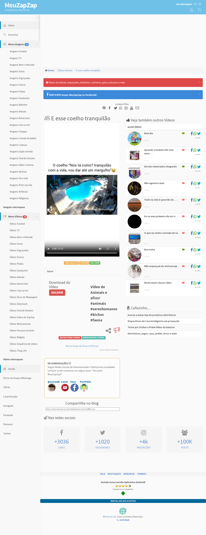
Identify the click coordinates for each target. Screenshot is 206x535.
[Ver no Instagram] (127, 108)
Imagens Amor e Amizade (22, 64)
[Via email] (137, 108)
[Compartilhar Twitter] (116, 108)
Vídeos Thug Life (18, 350)
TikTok (6, 387)
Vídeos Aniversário (19, 283)
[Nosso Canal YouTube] (132, 108)
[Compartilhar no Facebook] (110, 108)
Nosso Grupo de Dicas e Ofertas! (82, 345)
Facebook (8, 415)
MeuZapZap (110, 516)
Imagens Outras (18, 84)
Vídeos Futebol (17, 223)
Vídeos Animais (17, 277)
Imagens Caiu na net (20, 124)
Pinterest (8, 424)
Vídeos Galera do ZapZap (22, 317)
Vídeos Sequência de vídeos (23, 343)
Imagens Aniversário (20, 118)
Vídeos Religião (17, 337)
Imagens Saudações (20, 98)
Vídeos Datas (16, 243)
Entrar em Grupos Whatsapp (17, 378)
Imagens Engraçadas (20, 78)
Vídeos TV (15, 230)
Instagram (8, 405)
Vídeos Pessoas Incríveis (22, 330)
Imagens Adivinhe (18, 104)
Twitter (7, 433)
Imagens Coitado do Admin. (23, 138)
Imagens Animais (18, 111)
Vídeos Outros (17, 257)
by (123, 519)
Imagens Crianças (18, 144)
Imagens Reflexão (19, 191)
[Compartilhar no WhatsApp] (121, 108)
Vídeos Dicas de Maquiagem (23, 297)
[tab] (50, 271)
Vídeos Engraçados (19, 250)
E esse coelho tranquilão (88, 70)
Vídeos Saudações (19, 270)
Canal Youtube (10, 396)
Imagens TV (15, 58)
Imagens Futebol (18, 51)
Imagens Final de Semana (22, 158)
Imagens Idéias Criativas (22, 164)
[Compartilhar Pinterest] (104, 108)
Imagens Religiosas (19, 198)
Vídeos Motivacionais (20, 323)
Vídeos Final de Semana (21, 310)
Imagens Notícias (18, 171)
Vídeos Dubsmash (19, 303)
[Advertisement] (123, 40)
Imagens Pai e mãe (19, 178)
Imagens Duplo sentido (21, 151)
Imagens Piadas (17, 91)
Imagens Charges (18, 131)
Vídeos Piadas (16, 263)
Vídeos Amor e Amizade (21, 237)
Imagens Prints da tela (21, 185)
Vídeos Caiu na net (19, 290)
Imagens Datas (17, 71)
